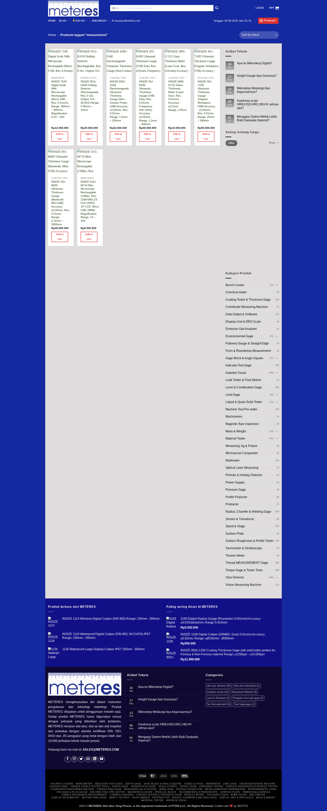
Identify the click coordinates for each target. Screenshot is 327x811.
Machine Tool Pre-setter (241, 409)
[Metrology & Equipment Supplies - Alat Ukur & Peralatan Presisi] (76, 8)
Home (52, 20)
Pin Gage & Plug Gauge (72, 792)
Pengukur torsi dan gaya (248, 698)
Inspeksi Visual (236, 372)
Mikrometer (84, 783)
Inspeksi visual (217, 692)
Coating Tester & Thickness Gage (248, 299)
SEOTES (242, 805)
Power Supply (235, 482)
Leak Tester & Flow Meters (243, 380)
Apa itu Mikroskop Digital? (254, 63)
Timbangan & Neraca (256, 792)
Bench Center (235, 285)
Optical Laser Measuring (242, 467)
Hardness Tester (211, 786)
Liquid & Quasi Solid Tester (244, 402)
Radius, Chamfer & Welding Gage (248, 511)
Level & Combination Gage (244, 387)
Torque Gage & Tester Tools (244, 570)
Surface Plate (235, 533)
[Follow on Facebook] (68, 759)
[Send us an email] (88, 759)
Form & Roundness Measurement (248, 350)
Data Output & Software (241, 314)
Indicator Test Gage (238, 365)
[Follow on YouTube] (102, 759)
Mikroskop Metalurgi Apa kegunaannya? (253, 90)
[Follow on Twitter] (81, 759)
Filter (231, 143)
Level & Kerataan (218, 698)
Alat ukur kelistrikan (246, 685)
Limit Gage (233, 394)
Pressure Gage (236, 489)
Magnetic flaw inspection (242, 423)
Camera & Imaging (122, 794)
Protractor (232, 504)
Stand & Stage (235, 526)
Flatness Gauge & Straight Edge (247, 343)
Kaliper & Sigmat (62, 783)
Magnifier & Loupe (140, 792)
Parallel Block (166, 792)
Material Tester (235, 438)
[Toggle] (276, 285)
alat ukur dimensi (218, 685)
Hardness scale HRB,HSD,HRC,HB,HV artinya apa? (257, 104)
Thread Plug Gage (143, 786)
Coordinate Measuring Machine (247, 306)
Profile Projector (236, 497)
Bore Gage (166, 789)
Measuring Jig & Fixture (241, 445)
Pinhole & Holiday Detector (244, 475)
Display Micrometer (65, 797)
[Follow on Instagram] (74, 759)
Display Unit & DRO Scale (243, 321)
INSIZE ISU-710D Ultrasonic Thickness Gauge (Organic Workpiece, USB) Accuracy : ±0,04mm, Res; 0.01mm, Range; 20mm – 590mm (206, 101)
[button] (260, 8)
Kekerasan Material (244, 692)
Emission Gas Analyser (241, 328)
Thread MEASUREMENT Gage (247, 562)
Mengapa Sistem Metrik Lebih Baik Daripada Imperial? (257, 118)
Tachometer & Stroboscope (244, 548)
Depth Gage (133, 783)
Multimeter (233, 460)
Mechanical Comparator (242, 453)
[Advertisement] (252, 209)
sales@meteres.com (127, 21)
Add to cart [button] (59, 136)
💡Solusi (78, 20)
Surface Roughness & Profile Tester (249, 540)
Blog (62, 20)
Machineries (234, 416)
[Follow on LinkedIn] (95, 759)
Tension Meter (235, 555)
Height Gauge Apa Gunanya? (256, 75)
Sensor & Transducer (240, 519)
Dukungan (99, 20)
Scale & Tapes (167, 786)
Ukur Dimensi (235, 577)
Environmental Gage (239, 336)
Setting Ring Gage (94, 797)
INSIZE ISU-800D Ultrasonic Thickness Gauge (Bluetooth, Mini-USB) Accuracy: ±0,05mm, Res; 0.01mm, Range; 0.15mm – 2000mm (60, 203)
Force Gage (120, 786)
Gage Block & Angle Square (244, 358)
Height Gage (188, 786)
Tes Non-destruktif (218, 704)
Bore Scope (239, 794)
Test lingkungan (244, 704)
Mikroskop (213, 783)
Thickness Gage (217, 794)
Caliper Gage (58, 786)
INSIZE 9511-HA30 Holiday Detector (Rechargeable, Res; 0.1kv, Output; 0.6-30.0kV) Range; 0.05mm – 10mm (90, 95)
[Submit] (216, 8)
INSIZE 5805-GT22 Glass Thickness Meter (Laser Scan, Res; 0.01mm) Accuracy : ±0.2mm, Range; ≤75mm (177, 95)
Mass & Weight (236, 431)
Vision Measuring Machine (243, 584)
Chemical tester (236, 292)
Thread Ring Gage (109, 789)
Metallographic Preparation (225, 789)
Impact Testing (119, 797)
